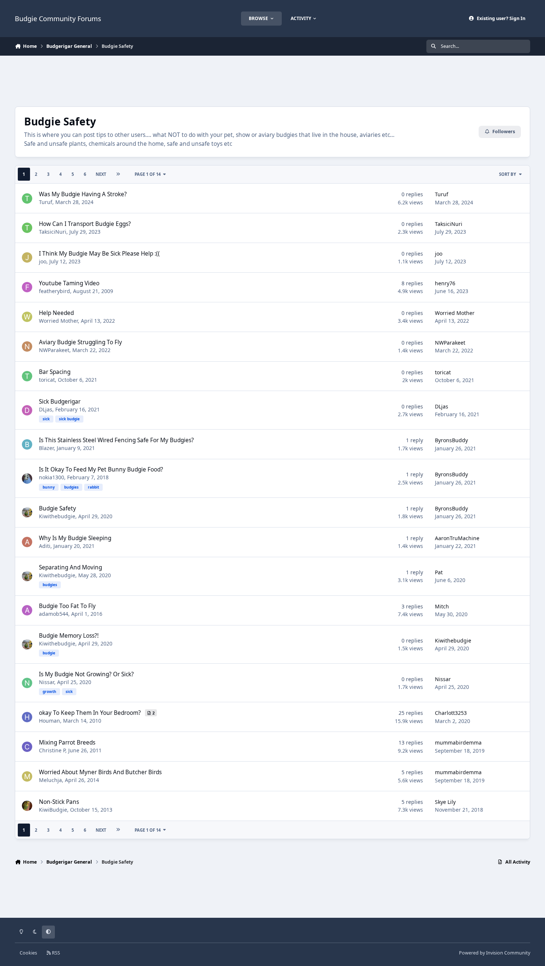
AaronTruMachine (457, 538)
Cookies (28, 953)
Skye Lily (445, 801)
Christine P (52, 750)
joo (42, 261)
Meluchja (50, 779)
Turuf (45, 202)
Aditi (44, 545)
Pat (439, 572)
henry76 (445, 283)
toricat (47, 379)
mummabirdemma (458, 742)
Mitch (442, 606)
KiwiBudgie (53, 809)
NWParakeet (54, 350)
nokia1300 (51, 477)
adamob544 (53, 613)
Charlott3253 (451, 712)
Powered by (494, 953)
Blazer (46, 447)
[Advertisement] (272, 80)
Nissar (46, 682)
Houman (49, 720)
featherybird (54, 291)
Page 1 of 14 (148, 174)
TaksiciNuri (52, 231)
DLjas (45, 409)
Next (101, 174)
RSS (55, 953)
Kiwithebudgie (57, 516)
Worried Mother (58, 320)
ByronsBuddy (451, 440)
